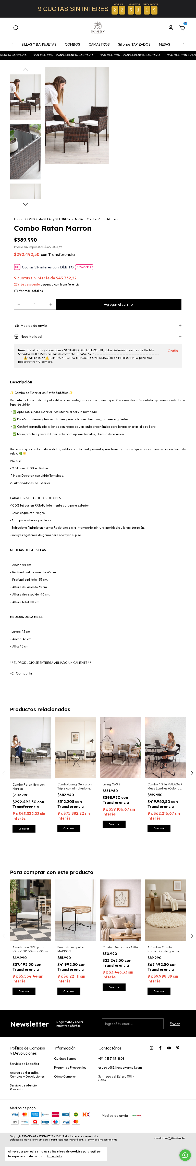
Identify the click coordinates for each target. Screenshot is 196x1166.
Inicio (17, 219)
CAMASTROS (99, 44)
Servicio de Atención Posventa (24, 1087)
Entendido (54, 1156)
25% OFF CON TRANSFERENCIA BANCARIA (48, 55)
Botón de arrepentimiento (102, 1139)
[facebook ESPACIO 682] (160, 1048)
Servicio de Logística (24, 1064)
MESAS (164, 44)
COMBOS (72, 44)
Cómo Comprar (65, 1076)
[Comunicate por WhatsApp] (185, 1155)
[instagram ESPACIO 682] (152, 1048)
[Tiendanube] (170, 1138)
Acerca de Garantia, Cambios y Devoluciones (27, 1074)
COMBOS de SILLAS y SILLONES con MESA (54, 219)
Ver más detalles (30, 291)
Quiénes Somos (65, 1058)
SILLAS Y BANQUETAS (38, 44)
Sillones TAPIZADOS (134, 44)
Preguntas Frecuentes (70, 1067)
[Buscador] (15, 28)
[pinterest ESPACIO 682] (178, 1048)
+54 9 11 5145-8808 (111, 1058)
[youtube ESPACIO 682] (169, 1048)
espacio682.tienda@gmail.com (120, 1067)
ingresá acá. (76, 1139)
